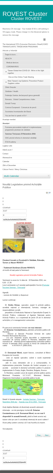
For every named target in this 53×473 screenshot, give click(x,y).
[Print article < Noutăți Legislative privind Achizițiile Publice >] (47, 193)
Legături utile (7, 146)
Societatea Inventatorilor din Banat (18, 112)
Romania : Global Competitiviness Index (20, 99)
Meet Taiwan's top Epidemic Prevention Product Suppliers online (25, 82)
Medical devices (12, 63)
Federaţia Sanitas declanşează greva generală (22, 95)
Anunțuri (6, 123)
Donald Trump (10, 103)
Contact (5, 154)
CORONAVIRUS (12, 67)
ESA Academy (10, 142)
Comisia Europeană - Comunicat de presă (20, 107)
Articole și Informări (10, 51)
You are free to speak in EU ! (16, 116)
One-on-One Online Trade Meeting (21, 77)
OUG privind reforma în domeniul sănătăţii (20, 138)
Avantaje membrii (9, 119)
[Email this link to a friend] (49, 193)
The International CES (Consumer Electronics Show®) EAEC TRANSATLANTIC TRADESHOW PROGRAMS (25, 45)
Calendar (6, 161)
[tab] (49, 176)
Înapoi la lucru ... (11, 55)
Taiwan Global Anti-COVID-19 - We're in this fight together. (26, 72)
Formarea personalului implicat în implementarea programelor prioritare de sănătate (23, 128)
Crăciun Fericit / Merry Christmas (15, 169)
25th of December (9, 165)
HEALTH (8, 59)
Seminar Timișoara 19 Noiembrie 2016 (20, 134)
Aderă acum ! (8, 150)
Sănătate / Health (11, 91)
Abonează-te (7, 158)
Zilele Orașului (10, 87)
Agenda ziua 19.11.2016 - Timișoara (32, 402)
